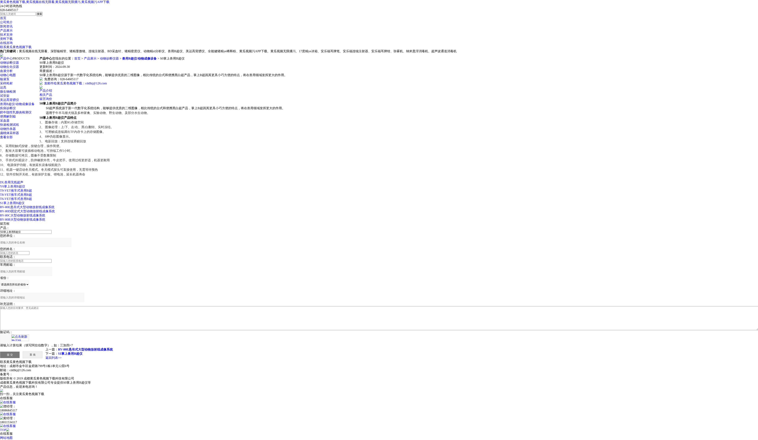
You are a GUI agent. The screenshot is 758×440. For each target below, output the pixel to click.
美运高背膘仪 (9, 100)
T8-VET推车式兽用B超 (16, 194)
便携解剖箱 (8, 116)
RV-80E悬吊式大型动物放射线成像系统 (27, 207)
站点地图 (81, 378)
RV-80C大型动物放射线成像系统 (22, 215)
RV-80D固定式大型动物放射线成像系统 (27, 211)
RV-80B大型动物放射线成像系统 (22, 219)
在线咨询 (6, 43)
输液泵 (4, 79)
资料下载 (6, 38)
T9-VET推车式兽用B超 (16, 190)
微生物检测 (8, 91)
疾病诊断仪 (8, 108)
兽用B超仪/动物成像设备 (17, 104)
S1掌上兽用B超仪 (12, 203)
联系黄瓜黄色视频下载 (16, 47)
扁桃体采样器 (9, 133)
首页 (3, 18)
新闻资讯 (6, 26)
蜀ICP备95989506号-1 (27, 374)
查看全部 (6, 137)
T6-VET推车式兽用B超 (16, 198)
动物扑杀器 (8, 129)
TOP (3, 430)
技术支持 (6, 34)
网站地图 (6, 437)
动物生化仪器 (9, 66)
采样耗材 (6, 83)
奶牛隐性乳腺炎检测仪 (16, 112)
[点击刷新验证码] (20, 337)
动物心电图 (8, 75)
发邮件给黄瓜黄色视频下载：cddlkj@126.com (75, 83)
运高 (3, 87)
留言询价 (45, 99)
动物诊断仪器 (9, 62)
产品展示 (6, 30)
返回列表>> (53, 357)
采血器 (4, 120)
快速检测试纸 (9, 124)
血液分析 (6, 71)
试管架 (4, 95)
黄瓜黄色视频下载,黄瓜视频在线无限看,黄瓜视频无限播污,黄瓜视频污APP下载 (54, 2)
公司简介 (6, 22)
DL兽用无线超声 (11, 182)
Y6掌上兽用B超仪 (12, 186)
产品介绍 (45, 90)
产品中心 (6, 58)
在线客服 (9, 402)
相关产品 (45, 94)
